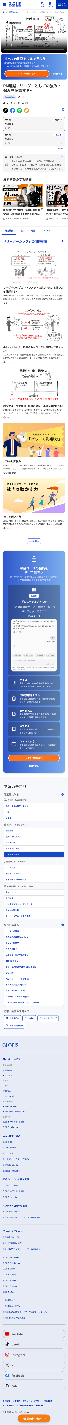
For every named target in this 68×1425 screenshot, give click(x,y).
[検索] (42, 4)
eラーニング (8, 1153)
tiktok (15, 1344)
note (15, 1386)
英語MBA (7, 1091)
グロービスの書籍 (10, 1185)
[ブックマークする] (63, 109)
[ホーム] (4, 12)
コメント (45, 230)
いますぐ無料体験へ (26, 73)
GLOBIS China (9, 1268)
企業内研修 (7, 1141)
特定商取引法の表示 (25, 1406)
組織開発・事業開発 (11, 1170)
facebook (18, 1375)
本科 (7, 1085)
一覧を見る (34, 241)
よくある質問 (8, 1406)
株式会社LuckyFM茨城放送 (14, 1317)
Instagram (18, 1355)
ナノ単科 (8, 1075)
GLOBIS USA (8, 1292)
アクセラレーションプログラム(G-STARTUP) (21, 1217)
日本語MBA (7, 1070)
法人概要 (6, 1401)
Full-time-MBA (11, 1106)
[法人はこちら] (62, 4)
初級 (26, 103)
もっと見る (34, 541)
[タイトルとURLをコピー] (26, 110)
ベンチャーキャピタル (12, 1211)
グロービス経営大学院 (12, 1243)
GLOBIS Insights (10, 1197)
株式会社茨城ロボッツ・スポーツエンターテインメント (26, 1311)
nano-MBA (9, 1096)
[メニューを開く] (4, 4)
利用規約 (16, 1401)
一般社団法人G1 (9, 1300)
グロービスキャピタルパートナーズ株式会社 (21, 1249)
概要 (33, 230)
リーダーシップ (29, 12)
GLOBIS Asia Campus (12, 1263)
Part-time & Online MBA (15, 1111)
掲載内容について (43, 1406)
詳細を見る (57, 73)
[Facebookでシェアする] (12, 110)
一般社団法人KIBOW (11, 1306)
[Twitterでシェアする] (5, 110)
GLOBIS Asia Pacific (11, 1257)
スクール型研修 (9, 1147)
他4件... (61, 148)
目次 (22, 230)
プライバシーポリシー (32, 1401)
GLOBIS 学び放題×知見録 (13, 1122)
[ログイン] (50, 4)
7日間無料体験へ (32, 1418)
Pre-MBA (9, 1101)
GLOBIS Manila (9, 1280)
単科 (7, 1080)
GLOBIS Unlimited (10, 1127)
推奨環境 (48, 1401)
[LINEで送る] (19, 110)
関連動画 (9, 230)
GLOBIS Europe (9, 1274)
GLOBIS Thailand (10, 1286)
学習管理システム (10, 1165)
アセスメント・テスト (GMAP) (16, 1159)
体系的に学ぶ (14, 12)
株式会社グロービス (11, 1237)
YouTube (17, 1334)
